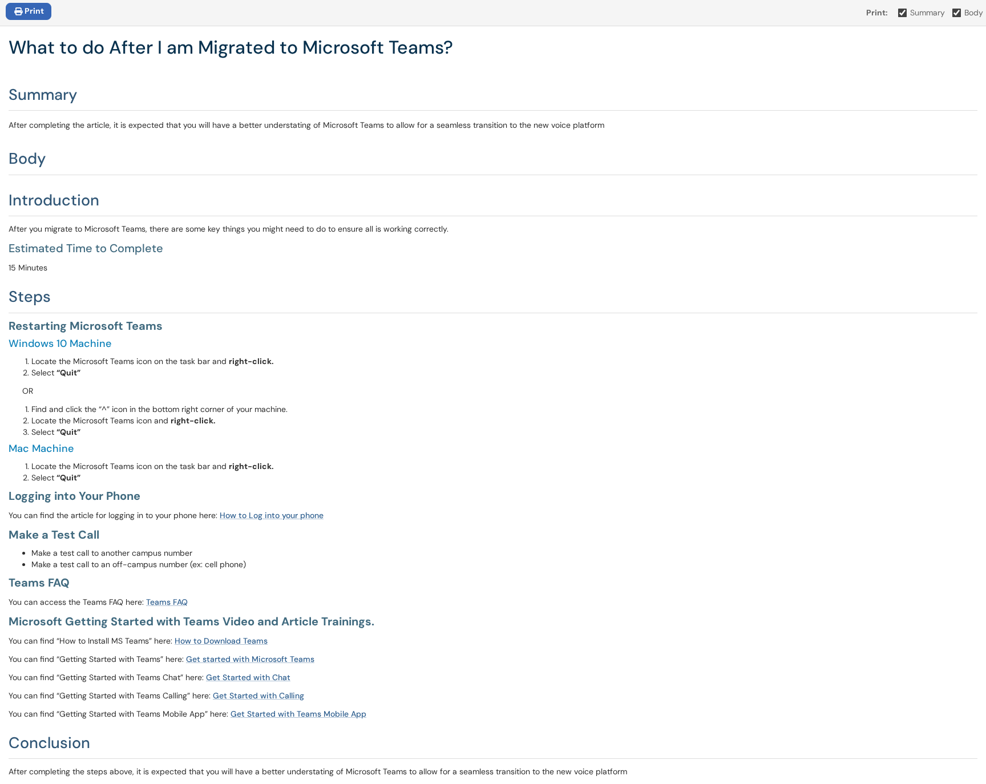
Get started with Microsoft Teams (250, 659)
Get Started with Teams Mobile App (298, 714)
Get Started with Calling (258, 695)
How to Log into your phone (272, 515)
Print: (877, 12)
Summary (927, 12)
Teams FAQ (167, 602)
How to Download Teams (221, 641)
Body (973, 12)
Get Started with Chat (248, 677)
